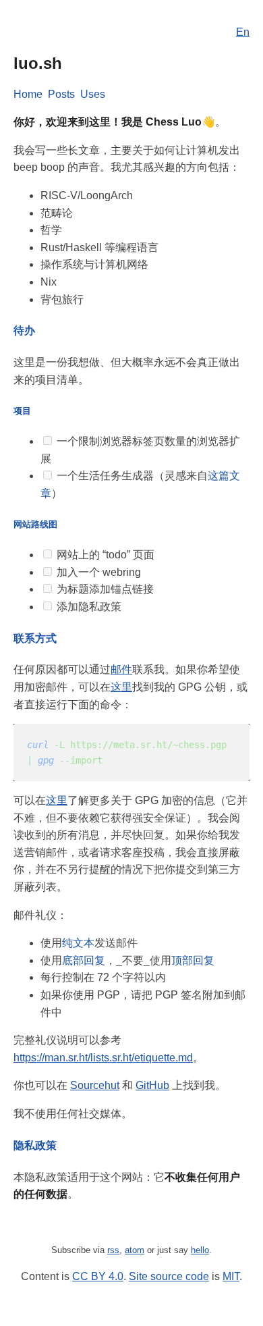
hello (200, 1250)
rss (113, 1250)
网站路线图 (35, 524)
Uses (92, 94)
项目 (22, 411)
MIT (231, 1276)
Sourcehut (94, 1085)
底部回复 (83, 960)
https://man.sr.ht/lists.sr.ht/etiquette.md (103, 1057)
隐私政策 (35, 1145)
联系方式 (35, 638)
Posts (61, 94)
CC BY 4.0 (97, 1276)
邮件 (121, 669)
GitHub (152, 1085)
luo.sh (37, 63)
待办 (24, 330)
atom (134, 1250)
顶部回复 (192, 960)
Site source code (169, 1276)
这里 (121, 687)
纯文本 (78, 943)
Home (27, 94)
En (243, 32)
